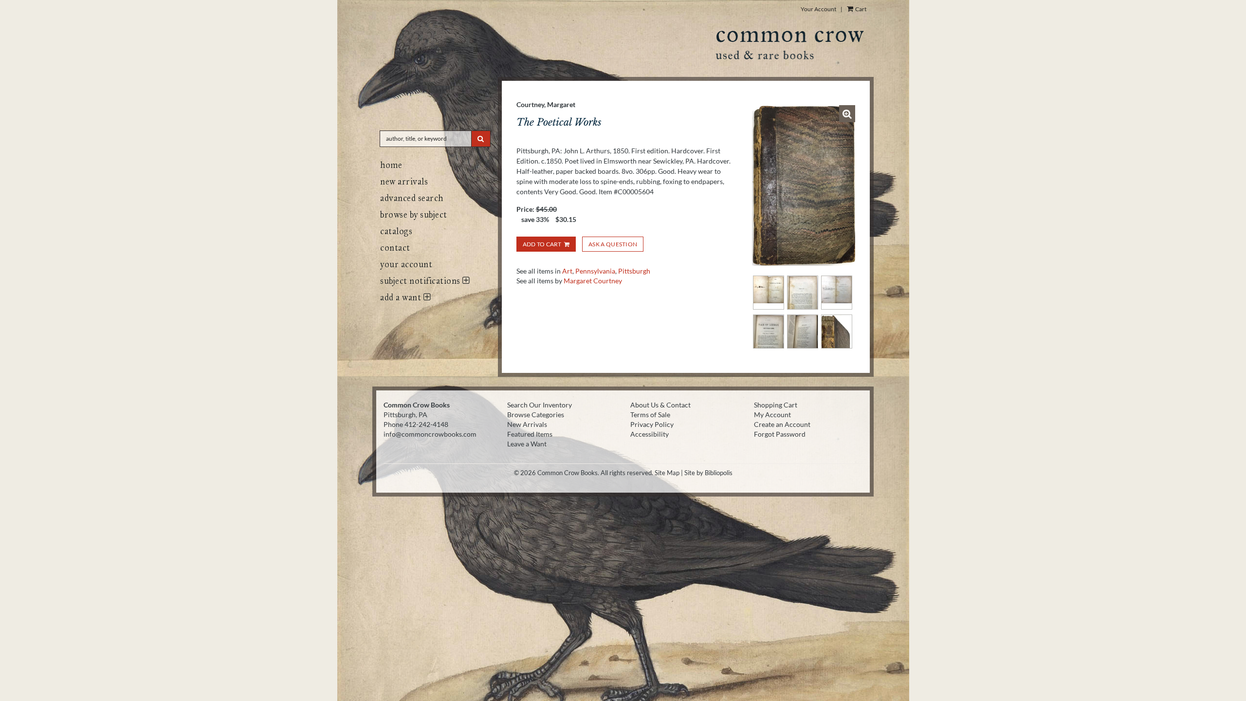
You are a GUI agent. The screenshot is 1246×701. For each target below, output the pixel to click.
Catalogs (396, 231)
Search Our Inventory (539, 405)
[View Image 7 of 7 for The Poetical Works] (836, 331)
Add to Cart (542, 244)
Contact (395, 247)
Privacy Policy (652, 424)
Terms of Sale (650, 414)
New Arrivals (404, 181)
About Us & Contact (660, 405)
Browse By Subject (413, 214)
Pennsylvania (595, 271)
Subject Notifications (421, 281)
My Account (772, 414)
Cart (860, 9)
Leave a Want (527, 444)
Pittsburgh (634, 271)
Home (391, 165)
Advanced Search (411, 198)
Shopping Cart (775, 405)
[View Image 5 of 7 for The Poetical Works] (768, 331)
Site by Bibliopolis (708, 473)
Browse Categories (535, 414)
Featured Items (529, 434)
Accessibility (649, 434)
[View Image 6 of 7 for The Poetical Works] (802, 331)
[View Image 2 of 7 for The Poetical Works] (768, 293)
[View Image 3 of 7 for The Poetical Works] (802, 293)
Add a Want (401, 297)
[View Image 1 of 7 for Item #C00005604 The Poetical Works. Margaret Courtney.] (803, 185)
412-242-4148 (426, 424)
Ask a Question (612, 244)
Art (567, 271)
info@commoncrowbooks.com (430, 434)
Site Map (667, 473)
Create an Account (782, 424)
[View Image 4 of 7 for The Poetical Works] (836, 293)
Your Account (818, 9)
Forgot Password (780, 434)
